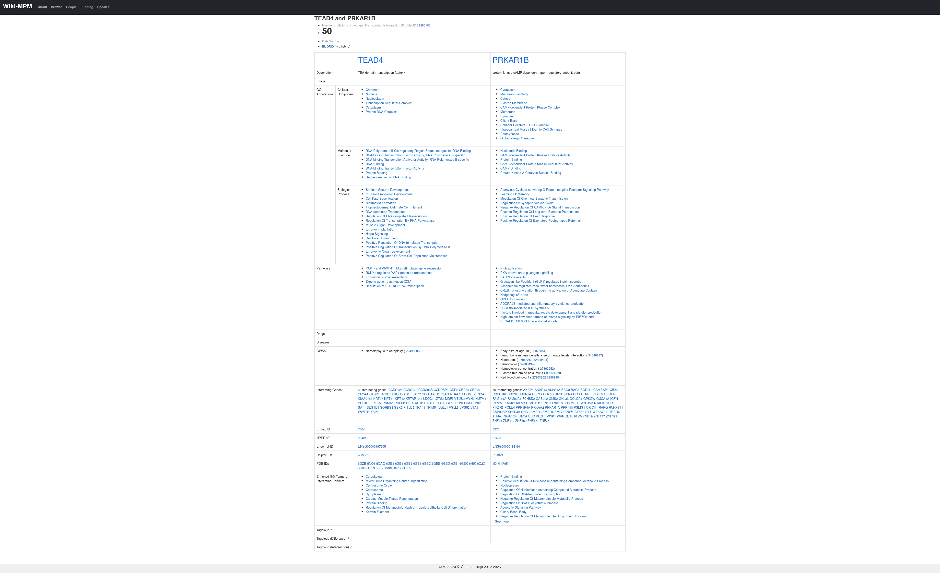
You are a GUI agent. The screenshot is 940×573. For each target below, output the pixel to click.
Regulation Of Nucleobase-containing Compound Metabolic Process (548, 489)
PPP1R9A (523, 407)
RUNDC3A (462, 403)
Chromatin (373, 89)
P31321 (498, 454)
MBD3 (565, 403)
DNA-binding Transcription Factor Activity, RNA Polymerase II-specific (415, 155)
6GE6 (417, 463)
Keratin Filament (377, 511)
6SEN (370, 467)
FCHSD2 (528, 398)
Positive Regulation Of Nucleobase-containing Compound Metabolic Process (554, 480)
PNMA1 (388, 403)
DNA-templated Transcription (386, 211)
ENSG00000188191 (506, 446)
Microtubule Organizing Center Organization (396, 480)
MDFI (449, 398)
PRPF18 (567, 407)
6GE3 (390, 463)
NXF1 (609, 403)
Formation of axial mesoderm (386, 277)
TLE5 (410, 407)
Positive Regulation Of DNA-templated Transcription (402, 242)
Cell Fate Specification (382, 198)
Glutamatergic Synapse (517, 138)
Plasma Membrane (513, 102)
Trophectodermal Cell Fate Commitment (394, 207)
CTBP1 (374, 394)
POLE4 (510, 407)
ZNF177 (599, 416)
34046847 (595, 355)
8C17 (397, 467)
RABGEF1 (431, 403)
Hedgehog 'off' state (514, 294)
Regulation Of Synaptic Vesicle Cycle (526, 202)
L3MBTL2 (533, 403)
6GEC (426, 463)
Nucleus (371, 94)
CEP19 (537, 394)
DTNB (585, 394)
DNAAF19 (573, 394)
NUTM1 (480, 398)
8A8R (389, 467)
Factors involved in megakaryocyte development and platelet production (551, 312)
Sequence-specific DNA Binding (388, 177)
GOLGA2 (428, 394)
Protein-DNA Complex (381, 111)
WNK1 (551, 416)
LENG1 (546, 403)
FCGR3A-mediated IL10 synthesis (524, 307)
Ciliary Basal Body (513, 511)
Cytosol (505, 98)
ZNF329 (611, 416)
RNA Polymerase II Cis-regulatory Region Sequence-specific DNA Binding (418, 150)
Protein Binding (376, 172)
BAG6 (575, 389)
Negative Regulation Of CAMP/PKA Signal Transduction (540, 207)
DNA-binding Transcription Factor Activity (395, 168)
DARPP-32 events (513, 277)
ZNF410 (508, 420)
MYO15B (586, 403)
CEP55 (464, 389)
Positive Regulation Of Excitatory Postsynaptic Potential (540, 220)
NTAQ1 (599, 403)
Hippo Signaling (377, 233)
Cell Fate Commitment (382, 238)
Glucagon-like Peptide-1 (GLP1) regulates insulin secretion (541, 281)
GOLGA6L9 (443, 394)
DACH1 (560, 394)
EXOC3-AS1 (401, 394)
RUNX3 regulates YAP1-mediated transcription (399, 272)
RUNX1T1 (616, 407)
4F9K (504, 463)
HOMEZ (470, 394)
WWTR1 (364, 411)
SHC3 (525, 411)
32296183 (424, 25)
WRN (560, 416)
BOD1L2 (586, 389)
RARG (603, 407)
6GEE (436, 463)
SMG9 (559, 411)
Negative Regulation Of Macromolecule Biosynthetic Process (543, 516)
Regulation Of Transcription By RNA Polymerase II (401, 220)
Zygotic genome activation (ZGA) (389, 281)
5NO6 (371, 463)
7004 (361, 429)
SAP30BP (500, 411)
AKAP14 (541, 389)
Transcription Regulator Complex (389, 102)
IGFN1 (615, 398)
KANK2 (510, 403)
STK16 (579, 411)
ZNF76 (544, 420)
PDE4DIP (365, 403)
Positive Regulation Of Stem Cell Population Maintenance (406, 255)
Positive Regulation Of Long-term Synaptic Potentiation (539, 211)
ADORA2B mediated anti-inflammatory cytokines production (542, 303)
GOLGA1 (576, 398)
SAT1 (362, 407)
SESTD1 (373, 407)
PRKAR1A (552, 407)
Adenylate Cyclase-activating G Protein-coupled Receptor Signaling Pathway (554, 189)
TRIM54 (431, 407)
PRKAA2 (537, 407)
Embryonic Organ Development (388, 251)
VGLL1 (443, 407)
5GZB (362, 463)
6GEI (454, 463)
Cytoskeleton (375, 476)
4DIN (496, 463)
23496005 (413, 350)
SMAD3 (535, 411)
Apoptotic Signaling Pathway (520, 507)
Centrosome (374, 489)
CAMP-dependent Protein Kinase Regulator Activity (536, 163)
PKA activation (511, 268)
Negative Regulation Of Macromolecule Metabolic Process (541, 498)
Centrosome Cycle (379, 485)
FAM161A (499, 398)
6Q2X (481, 463)
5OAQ (380, 463)
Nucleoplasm (375, 98)
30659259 (553, 372)
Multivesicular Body (514, 94)
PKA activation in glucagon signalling (526, 272)
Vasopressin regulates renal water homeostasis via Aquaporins (544, 285)
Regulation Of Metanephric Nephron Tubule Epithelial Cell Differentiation (416, 507)
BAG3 (565, 389)
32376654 (538, 350)
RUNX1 (476, 403)
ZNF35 (497, 420)
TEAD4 (370, 59)
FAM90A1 (514, 398)
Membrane (507, 111)
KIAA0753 (365, 398)
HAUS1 (458, 394)
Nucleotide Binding (513, 150)
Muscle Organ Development (385, 224)
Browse (56, 6)
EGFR (610, 394)
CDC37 (512, 394)
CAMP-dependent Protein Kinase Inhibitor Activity (535, 155)
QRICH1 (592, 407)
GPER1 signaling (512, 299)
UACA (522, 416)
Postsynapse (509, 133)
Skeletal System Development (387, 189)
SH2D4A (514, 411)
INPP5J (498, 403)
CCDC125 (395, 389)
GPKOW (589, 398)
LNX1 (556, 403)
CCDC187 (499, 394)
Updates (103, 6)
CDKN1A (524, 394)
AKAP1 (528, 389)
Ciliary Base (508, 120)
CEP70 (475, 389)
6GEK (463, 463)
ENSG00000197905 (372, 446)
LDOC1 (428, 398)
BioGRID (328, 46)
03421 (362, 437)
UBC (531, 416)
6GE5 (408, 463)
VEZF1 (541, 416)
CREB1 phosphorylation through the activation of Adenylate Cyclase (548, 290)
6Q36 (361, 467)
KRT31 (389, 398)
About (42, 6)
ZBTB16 (571, 416)
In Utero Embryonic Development (389, 194)
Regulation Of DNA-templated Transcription (396, 216)
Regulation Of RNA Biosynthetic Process (529, 502)
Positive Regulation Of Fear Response (527, 216)
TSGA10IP (509, 416)
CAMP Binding (510, 168)
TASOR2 (602, 411)
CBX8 (614, 389)
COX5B (548, 394)
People (71, 6)
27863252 (525, 359)
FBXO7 (416, 394)
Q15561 (363, 454)
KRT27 (378, 398)
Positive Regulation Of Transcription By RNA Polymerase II (408, 246)
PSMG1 (579, 407)
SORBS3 (386, 407)
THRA (497, 416)
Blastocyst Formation (381, 202)
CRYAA (363, 394)
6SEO (380, 467)
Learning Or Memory (514, 194)
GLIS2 (553, 398)
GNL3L (564, 398)
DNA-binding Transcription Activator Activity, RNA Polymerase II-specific (417, 159)
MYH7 (470, 398)
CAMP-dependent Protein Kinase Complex (530, 107)
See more (502, 521)
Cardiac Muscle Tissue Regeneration (392, 498)
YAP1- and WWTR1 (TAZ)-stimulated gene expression (404, 268)
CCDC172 (410, 389)
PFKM (377, 403)
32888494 (540, 359)
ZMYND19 (585, 416)
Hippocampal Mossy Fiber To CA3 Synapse (531, 129)
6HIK (472, 463)
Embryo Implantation (380, 229)
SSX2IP (400, 407)
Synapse (506, 116)
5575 (496, 429)
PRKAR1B (511, 59)
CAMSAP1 (601, 389)
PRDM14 (401, 403)
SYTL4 (590, 411)
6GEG (445, 463)
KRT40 (400, 398)
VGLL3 (453, 407)
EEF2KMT (597, 394)
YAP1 (375, 411)
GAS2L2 (542, 398)
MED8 (575, 403)
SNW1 (569, 411)
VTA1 (474, 407)
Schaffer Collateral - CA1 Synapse (524, 124)
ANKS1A (554, 389)
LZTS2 (439, 398)
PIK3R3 (498, 407)
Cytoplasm (373, 107)
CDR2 (454, 389)
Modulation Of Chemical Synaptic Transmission (534, 198)
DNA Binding (375, 163)
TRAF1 (420, 407)
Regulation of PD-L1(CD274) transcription (395, 285)
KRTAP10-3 (414, 398)
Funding (87, 6)
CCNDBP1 (441, 389)
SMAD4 (547, 411)
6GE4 (399, 463)
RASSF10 (447, 403)
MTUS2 (459, 398)
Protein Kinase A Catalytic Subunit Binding (530, 172)
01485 (497, 437)
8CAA (406, 467)
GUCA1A (602, 398)
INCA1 (481, 394)
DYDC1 (386, 394)
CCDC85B (425, 389)
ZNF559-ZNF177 (527, 420)
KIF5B (520, 403)
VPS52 (464, 407)
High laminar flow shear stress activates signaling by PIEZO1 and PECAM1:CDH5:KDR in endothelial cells (547, 318)
